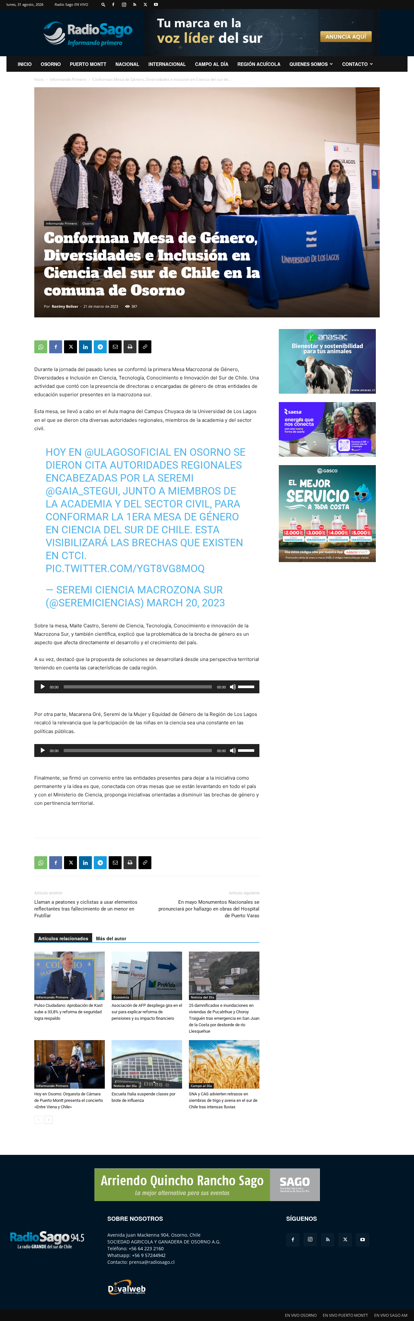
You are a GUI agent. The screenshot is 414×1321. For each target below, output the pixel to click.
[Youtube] (156, 4)
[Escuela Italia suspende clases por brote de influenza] (147, 1064)
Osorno (51, 64)
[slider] (247, 686)
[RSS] (134, 4)
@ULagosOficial (127, 452)
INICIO (25, 64)
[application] (146, 686)
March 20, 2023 (186, 603)
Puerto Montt (88, 64)
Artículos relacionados (63, 938)
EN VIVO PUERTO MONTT (345, 1315)
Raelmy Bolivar (65, 306)
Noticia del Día (202, 997)
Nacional (127, 64)
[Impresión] (130, 346)
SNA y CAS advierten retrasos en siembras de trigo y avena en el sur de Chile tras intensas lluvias (223, 1100)
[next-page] (49, 1120)
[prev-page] (38, 1120)
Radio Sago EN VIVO (71, 4)
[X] (145, 4)
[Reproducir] (42, 687)
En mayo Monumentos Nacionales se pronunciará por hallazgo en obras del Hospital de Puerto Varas (208, 909)
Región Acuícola (258, 64)
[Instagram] (124, 4)
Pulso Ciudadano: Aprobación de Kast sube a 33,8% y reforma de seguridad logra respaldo (68, 1012)
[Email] (115, 346)
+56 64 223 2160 (146, 1248)
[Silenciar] (233, 687)
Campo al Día (211, 64)
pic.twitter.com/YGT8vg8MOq (125, 568)
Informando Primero (68, 79)
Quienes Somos (308, 64)
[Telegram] (100, 346)
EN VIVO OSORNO (301, 1315)
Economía (121, 997)
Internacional (167, 64)
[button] (103, 4)
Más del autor (111, 938)
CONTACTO (355, 64)
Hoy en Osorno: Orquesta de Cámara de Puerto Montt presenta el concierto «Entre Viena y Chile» (68, 1100)
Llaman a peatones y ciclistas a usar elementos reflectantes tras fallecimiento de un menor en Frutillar (85, 909)
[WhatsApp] (40, 346)
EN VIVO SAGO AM (391, 1315)
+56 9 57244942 (149, 1255)
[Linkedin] (85, 346)
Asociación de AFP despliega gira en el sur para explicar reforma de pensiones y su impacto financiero (147, 1012)
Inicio (39, 79)
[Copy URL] (144, 346)
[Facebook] (113, 4)
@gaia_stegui (82, 491)
